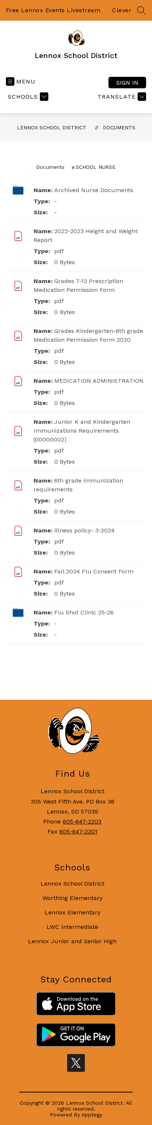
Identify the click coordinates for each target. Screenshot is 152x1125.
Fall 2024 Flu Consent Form (94, 571)
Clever (121, 10)
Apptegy (92, 1115)
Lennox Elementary (72, 912)
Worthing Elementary (72, 897)
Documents (119, 127)
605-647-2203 (82, 821)
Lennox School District (51, 127)
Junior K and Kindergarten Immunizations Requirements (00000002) (82, 430)
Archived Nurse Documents (93, 190)
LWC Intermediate (72, 926)
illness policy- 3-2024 (84, 530)
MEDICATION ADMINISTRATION (99, 380)
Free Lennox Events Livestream (53, 10)
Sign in (127, 82)
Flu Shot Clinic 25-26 (84, 612)
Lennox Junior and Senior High (72, 941)
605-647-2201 (78, 831)
